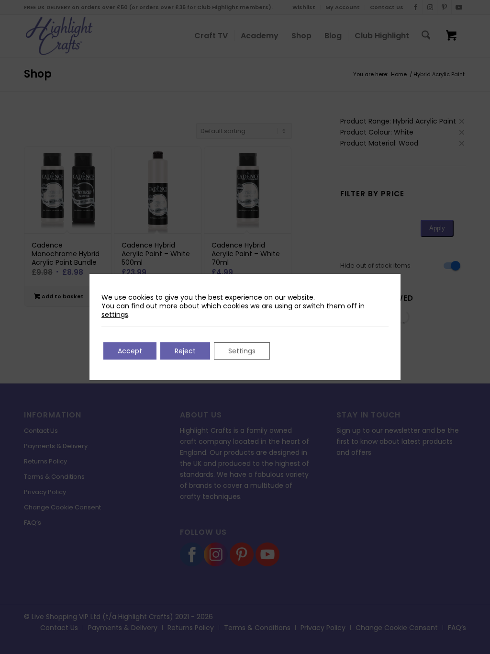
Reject (185, 351)
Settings (242, 351)
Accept (130, 351)
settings (114, 314)
